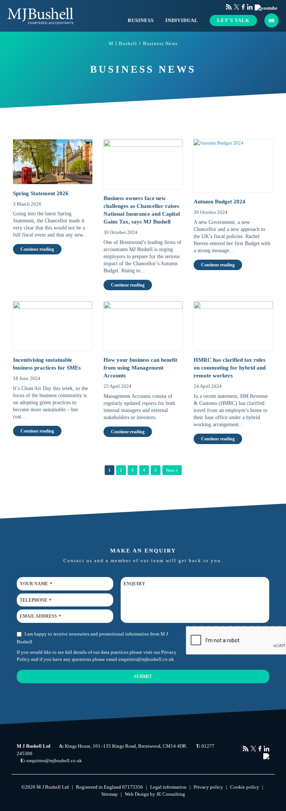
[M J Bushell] (40, 16)
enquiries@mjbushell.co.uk (146, 659)
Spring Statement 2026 (41, 193)
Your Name (36, 583)
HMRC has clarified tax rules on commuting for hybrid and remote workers (230, 367)
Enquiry (134, 583)
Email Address (40, 616)
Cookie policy (244, 787)
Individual (181, 20)
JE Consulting (170, 794)
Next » (172, 470)
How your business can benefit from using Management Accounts (140, 367)
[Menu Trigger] (271, 20)
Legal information (168, 787)
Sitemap (109, 794)
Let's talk (233, 20)
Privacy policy (208, 787)
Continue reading (37, 249)
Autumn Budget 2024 (219, 202)
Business (141, 20)
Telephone (35, 599)
